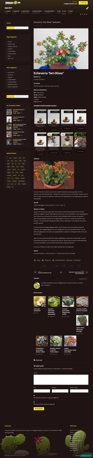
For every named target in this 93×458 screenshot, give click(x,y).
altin (8, 160)
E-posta (54, 387)
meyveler (14, 175)
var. (15, 184)
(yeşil (11, 157)
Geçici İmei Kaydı (74, 450)
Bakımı (8, 163)
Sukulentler (10, 75)
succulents (23, 178)
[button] (86, 8)
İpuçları (8, 186)
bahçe (16, 160)
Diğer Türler (11, 58)
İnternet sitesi (73, 387)
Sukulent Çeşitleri (69, 260)
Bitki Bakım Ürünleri (12, 84)
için (13, 172)
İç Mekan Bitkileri (12, 79)
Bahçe (9, 56)
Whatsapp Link (73, 444)
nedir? (8, 178)
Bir (15, 163)
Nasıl (22, 175)
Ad (35, 387)
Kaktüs (17, 172)
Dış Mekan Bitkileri (12, 82)
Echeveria (14, 169)
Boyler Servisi (73, 446)
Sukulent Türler (47, 260)
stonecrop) (17, 178)
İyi (12, 186)
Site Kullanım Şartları (75, 434)
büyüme (13, 166)
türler (12, 184)
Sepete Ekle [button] (41, 130)
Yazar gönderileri (82, 279)
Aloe (23, 157)
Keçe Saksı (72, 442)
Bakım (25, 160)
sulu (8, 184)
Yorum (36, 373)
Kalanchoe (9, 175)
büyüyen (21, 166)
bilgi (12, 163)
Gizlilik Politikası (73, 438)
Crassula (8, 169)
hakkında (9, 172)
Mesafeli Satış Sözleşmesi (76, 430)
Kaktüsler (10, 49)
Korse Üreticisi (73, 448)
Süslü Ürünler (11, 72)
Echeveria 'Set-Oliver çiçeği (59, 260)
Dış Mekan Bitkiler (12, 53)
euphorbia (22, 169)
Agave (20, 157)
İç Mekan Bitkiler (11, 51)
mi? (18, 175)
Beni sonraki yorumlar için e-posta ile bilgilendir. (46, 398)
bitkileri (23, 163)
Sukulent (38, 260)
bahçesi (20, 160)
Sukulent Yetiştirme (12, 46)
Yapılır (19, 184)
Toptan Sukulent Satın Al (75, 440)
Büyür (17, 166)
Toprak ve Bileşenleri (13, 86)
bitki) (19, 163)
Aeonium (15, 157)
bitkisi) (8, 166)
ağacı (12, 160)
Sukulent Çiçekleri (77, 260)
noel (12, 178)
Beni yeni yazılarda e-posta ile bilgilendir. (44, 404)
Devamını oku (54, 152)
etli (18, 169)
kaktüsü (21, 172)
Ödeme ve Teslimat (74, 432)
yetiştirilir (24, 184)
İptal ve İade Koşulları (75, 436)
